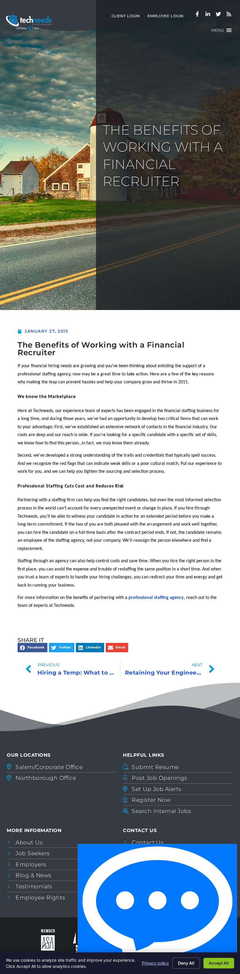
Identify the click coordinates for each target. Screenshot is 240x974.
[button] (217, 30)
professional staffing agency (156, 597)
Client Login (128, 17)
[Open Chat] (157, 907)
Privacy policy (155, 963)
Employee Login (167, 17)
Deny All (186, 963)
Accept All (219, 963)
